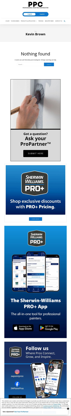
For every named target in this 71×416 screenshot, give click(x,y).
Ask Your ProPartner (21, 412)
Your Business (15, 21)
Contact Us (58, 21)
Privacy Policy (57, 404)
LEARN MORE (35, 219)
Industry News (49, 21)
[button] (64, 21)
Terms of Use (57, 407)
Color (7, 21)
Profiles (41, 21)
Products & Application (28, 21)
